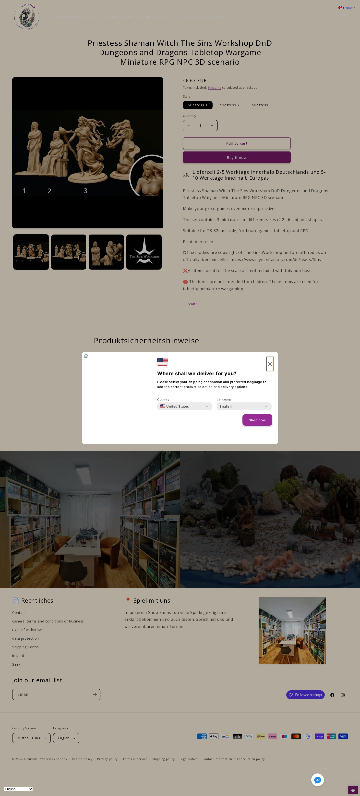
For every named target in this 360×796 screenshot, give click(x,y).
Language (224, 399)
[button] (317, 780)
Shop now (257, 420)
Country (163, 399)
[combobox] (174, 406)
